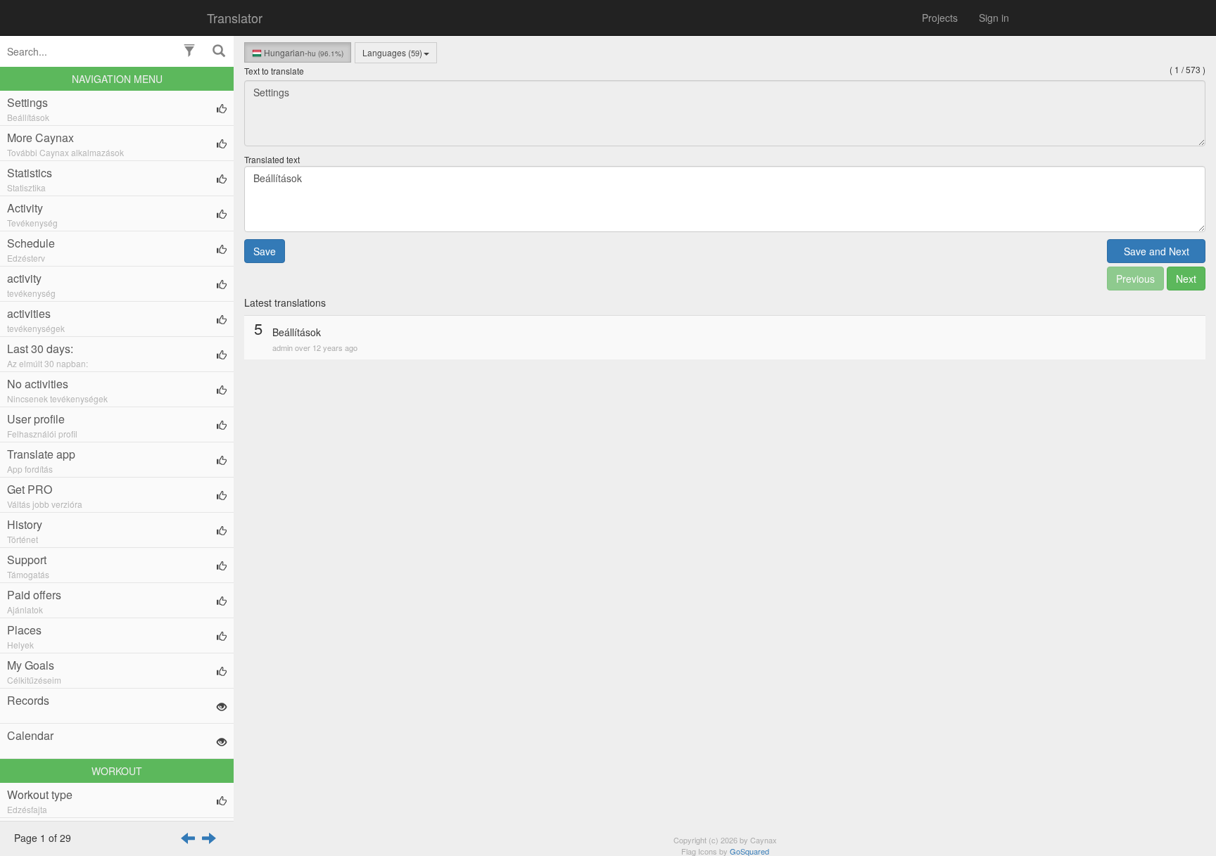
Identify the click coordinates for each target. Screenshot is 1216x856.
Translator (234, 17)
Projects (940, 18)
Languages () (392, 52)
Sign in (994, 18)
